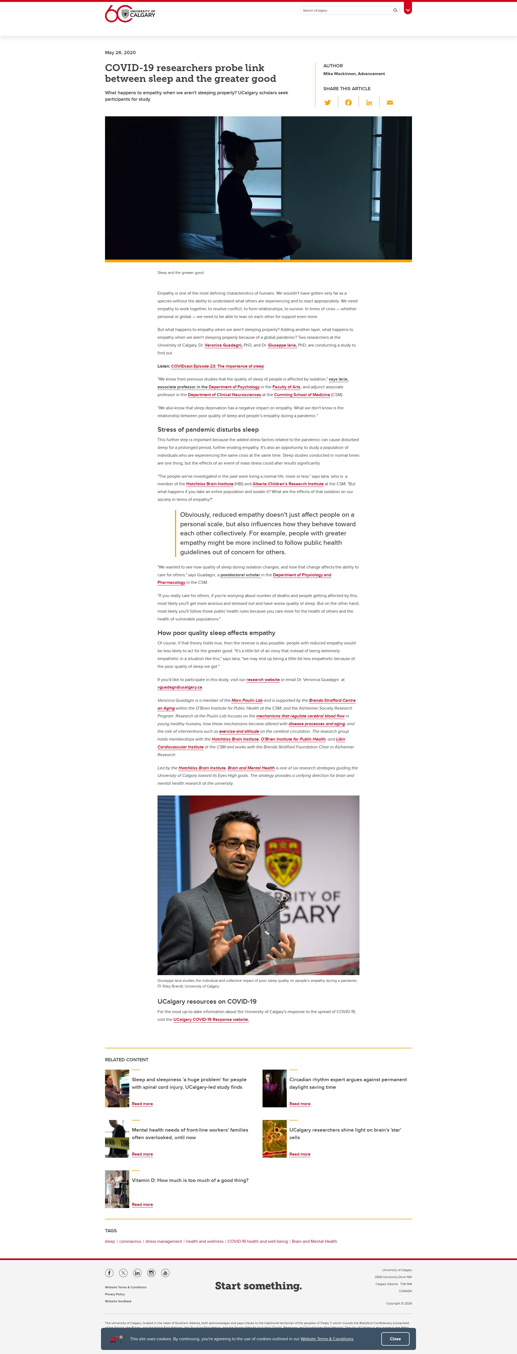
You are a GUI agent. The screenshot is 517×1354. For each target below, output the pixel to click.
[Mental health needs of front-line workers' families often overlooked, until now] (117, 1139)
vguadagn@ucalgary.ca (180, 687)
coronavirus (130, 1241)
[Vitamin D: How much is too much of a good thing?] (117, 1189)
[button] (330, 101)
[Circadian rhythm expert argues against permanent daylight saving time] (275, 1088)
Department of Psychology (234, 387)
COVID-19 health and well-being (258, 1241)
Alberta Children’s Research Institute (288, 484)
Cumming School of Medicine (302, 395)
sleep (110, 1241)
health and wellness (204, 1241)
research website (263, 679)
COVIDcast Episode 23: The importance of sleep (217, 366)
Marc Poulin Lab (247, 700)
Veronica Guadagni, (224, 345)
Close (395, 1339)
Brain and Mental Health (314, 1241)
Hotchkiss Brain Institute (209, 484)
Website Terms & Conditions (327, 1339)
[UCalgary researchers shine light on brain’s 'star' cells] (275, 1139)
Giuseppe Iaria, (282, 345)
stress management (163, 1241)
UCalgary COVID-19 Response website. (211, 1019)
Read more (142, 1104)
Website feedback (118, 1301)
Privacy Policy (115, 1294)
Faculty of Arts (287, 387)
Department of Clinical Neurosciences (224, 395)
